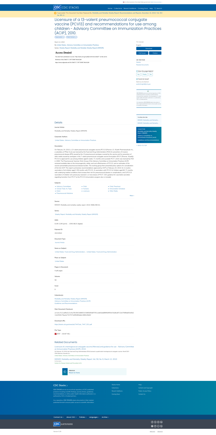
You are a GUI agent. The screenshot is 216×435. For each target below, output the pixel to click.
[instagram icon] (158, 422)
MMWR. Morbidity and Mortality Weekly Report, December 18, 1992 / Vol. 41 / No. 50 (149, 123)
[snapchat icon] (158, 426)
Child (85, 186)
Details (138, 62)
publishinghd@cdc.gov (143, 84)
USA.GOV (160, 431)
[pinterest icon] (155, 426)
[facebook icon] (152, 422)
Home (110, 8)
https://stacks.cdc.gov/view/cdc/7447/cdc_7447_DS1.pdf (73, 324)
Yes (138, 74)
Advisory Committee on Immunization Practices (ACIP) (73, 301)
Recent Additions (130, 8)
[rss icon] (161, 426)
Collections (118, 8)
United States (59, 261)
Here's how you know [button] (156, 2)
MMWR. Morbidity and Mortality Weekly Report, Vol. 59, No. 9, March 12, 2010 (86, 359)
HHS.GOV (152, 431)
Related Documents (142, 65)
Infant (58, 191)
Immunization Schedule (117, 189)
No (151, 74)
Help (151, 8)
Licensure (86, 191)
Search (159, 8)
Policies (82, 417)
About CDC (70, 417)
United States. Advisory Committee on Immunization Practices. (78, 45)
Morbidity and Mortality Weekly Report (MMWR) (71, 299)
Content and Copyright (145, 388)
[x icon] (155, 422)
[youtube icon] (152, 426)
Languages (93, 417)
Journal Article (59, 242)
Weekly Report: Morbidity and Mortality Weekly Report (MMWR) (81, 48)
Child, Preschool (115, 186)
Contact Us (141, 394)
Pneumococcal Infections (65, 193)
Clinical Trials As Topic (64, 189)
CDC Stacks (59, 385)
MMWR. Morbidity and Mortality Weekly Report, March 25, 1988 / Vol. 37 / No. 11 (149, 120)
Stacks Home (116, 385)
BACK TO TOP (142, 145)
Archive (104, 417)
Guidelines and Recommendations (66, 303)
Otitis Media (114, 191)
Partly (145, 74)
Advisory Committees (64, 186)
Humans (86, 189)
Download (149, 48)
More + (132, 196)
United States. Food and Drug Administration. (70, 252)
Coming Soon (143, 8)
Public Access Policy (144, 391)
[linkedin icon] (161, 422)
